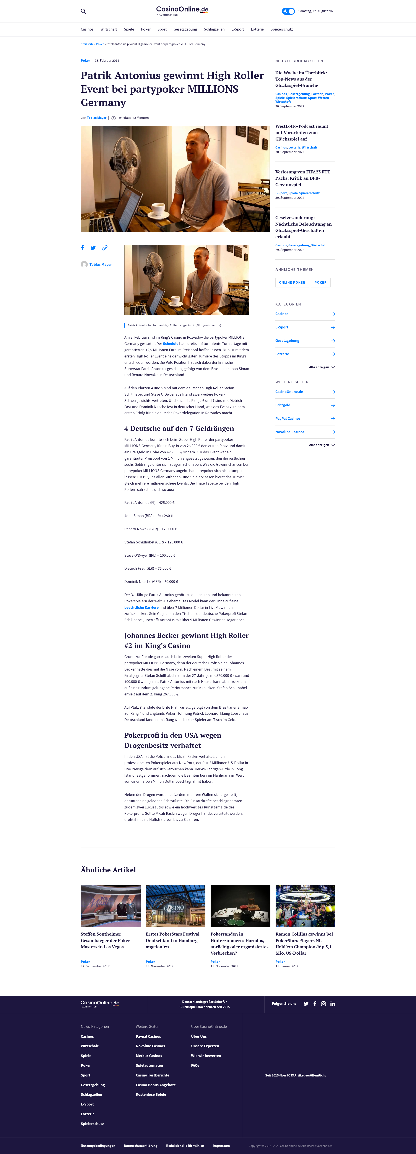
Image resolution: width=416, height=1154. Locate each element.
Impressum (221, 1145)
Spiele (129, 29)
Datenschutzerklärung (141, 1145)
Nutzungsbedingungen (98, 1145)
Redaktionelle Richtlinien (185, 1145)
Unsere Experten (205, 1046)
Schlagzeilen (214, 29)
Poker (146, 29)
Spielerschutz (282, 29)
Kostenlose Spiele (151, 1094)
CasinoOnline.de (289, 391)
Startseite (87, 44)
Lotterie (257, 29)
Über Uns (199, 1036)
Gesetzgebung (185, 29)
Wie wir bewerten (206, 1055)
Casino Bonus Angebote (156, 1085)
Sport (162, 29)
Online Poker (292, 282)
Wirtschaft (109, 29)
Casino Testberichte (152, 1075)
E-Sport (238, 29)
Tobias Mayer (96, 117)
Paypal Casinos (148, 1036)
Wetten (323, 97)
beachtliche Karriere (141, 607)
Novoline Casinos (289, 432)
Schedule (170, 343)
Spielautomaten (149, 1065)
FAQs (195, 1065)
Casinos (87, 29)
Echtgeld (282, 405)
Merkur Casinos (149, 1055)
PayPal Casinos (288, 418)
